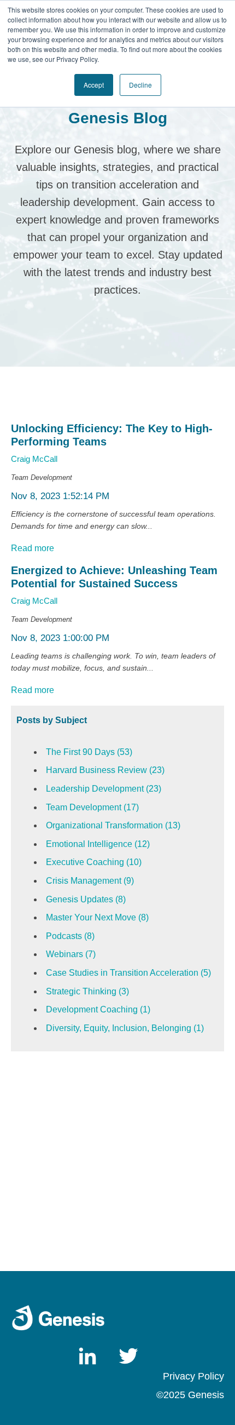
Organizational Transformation (113, 825)
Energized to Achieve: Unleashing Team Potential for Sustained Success (114, 577)
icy (218, 1376)
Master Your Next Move (97, 917)
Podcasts (70, 936)
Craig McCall (34, 458)
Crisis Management (90, 880)
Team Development (41, 477)
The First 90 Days (89, 752)
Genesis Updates (86, 899)
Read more (32, 548)
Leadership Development (103, 788)
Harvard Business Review (105, 770)
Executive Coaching (94, 862)
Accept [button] (94, 84)
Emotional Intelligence (98, 844)
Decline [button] (140, 84)
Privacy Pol (187, 1376)
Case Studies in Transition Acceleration (128, 972)
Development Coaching (98, 1009)
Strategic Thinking (87, 991)
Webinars (71, 954)
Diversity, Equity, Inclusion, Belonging (125, 1028)
